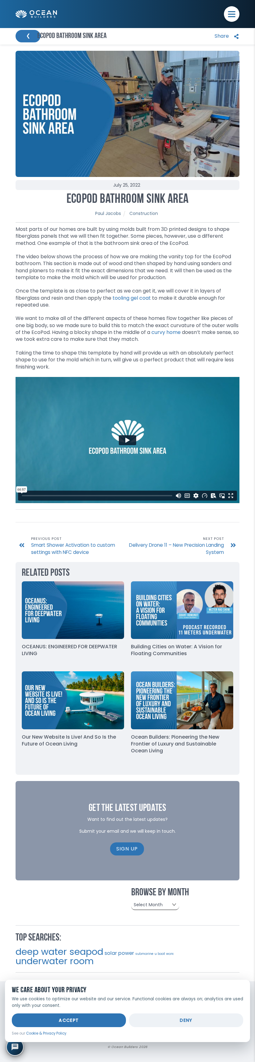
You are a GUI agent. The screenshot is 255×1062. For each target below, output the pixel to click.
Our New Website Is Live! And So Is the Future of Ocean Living (69, 740)
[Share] (225, 36)
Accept (69, 1020)
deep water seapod (59, 951)
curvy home (166, 332)
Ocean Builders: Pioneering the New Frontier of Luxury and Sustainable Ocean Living (175, 743)
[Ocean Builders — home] (36, 14)
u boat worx (164, 953)
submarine (144, 953)
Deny (186, 1020)
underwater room (55, 961)
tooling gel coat (132, 298)
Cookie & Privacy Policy (46, 1033)
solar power (119, 953)
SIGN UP (127, 848)
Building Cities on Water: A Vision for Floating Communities (176, 650)
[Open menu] (231, 14)
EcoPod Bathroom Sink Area (128, 199)
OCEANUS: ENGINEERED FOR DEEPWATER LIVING (69, 650)
